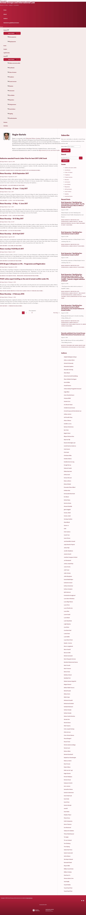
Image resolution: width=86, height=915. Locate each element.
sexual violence (12, 109)
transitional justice (13, 118)
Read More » (20, 170)
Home (5, 10)
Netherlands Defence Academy (33, 138)
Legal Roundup (7, 52)
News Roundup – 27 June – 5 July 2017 (14, 189)
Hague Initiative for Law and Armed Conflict (49, 150)
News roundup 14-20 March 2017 (12, 249)
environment (11, 90)
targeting (11, 113)
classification (12, 67)
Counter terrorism (12, 81)
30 (32, 312)
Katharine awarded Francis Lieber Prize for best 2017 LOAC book (23, 158)
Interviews (6, 125)
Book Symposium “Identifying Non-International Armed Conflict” (71, 233)
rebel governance (12, 104)
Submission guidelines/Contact (11, 22)
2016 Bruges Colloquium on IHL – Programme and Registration (22, 264)
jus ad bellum (11, 95)
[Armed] (81, 900)
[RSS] (83, 900)
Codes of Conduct (12, 72)
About (5, 14)
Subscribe (66, 150)
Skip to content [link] (3, 1)
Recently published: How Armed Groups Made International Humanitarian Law (73, 334)
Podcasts (5, 122)
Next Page (56, 312)
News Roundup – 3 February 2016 (12, 294)
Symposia (5, 30)
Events (5, 45)
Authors (5, 18)
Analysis (5, 49)
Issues (5, 56)
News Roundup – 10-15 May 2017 (11, 219)
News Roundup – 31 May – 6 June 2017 (14, 204)
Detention (11, 86)
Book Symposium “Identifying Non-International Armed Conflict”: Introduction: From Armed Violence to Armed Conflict (72, 308)
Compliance (11, 76)
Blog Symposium (12, 41)
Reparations (11, 99)
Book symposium (12, 37)
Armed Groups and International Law (17, 2)
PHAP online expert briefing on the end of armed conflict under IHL (24, 279)
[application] (8, 30)
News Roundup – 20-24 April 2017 (12, 234)
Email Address (64, 146)
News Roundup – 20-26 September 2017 (14, 173)
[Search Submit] (80, 158)
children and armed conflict (14, 63)
